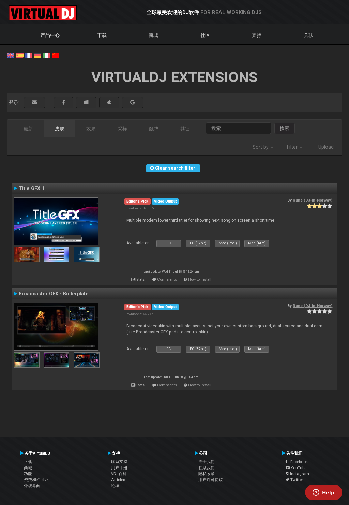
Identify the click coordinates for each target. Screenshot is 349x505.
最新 (28, 128)
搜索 (284, 128)
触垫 (153, 128)
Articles (118, 479)
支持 (256, 35)
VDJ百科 (119, 473)
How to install (199, 279)
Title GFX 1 (31, 188)
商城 (153, 35)
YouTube (298, 467)
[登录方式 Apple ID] (109, 102)
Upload (326, 147)
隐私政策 (206, 473)
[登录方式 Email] (34, 102)
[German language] (37, 54)
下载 (102, 35)
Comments (167, 279)
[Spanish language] (19, 54)
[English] (10, 54)
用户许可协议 (210, 479)
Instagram (299, 473)
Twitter (296, 479)
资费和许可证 (36, 479)
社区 (205, 35)
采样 (122, 128)
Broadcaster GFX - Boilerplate (54, 293)
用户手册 (119, 467)
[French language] (28, 54)
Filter (293, 147)
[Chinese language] (55, 54)
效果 (91, 128)
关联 (308, 35)
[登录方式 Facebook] (63, 102)
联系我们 (206, 467)
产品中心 (50, 35)
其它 (185, 128)
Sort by (261, 147)
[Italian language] (46, 54)
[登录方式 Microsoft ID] (86, 102)
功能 (28, 473)
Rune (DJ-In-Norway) (312, 200)
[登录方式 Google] (132, 102)
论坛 (115, 485)
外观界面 (32, 485)
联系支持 (119, 461)
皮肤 (59, 128)
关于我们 (206, 461)
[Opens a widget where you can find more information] (323, 493)
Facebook (297, 461)
